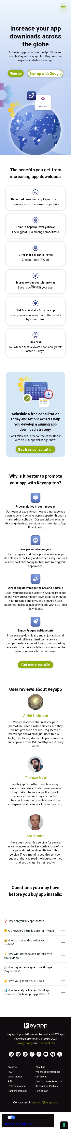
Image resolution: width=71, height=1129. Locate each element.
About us (40, 1067)
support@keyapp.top (45, 1102)
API (10, 1081)
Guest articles (15, 1076)
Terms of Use (47, 1043)
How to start (42, 1091)
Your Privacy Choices (31, 1117)
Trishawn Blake (36, 778)
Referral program (17, 1086)
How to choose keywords (49, 1081)
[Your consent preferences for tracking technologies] (64, 1125)
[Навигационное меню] (63, 7)
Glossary (12, 1067)
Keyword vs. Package (47, 1086)
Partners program (17, 1091)
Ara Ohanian (35, 836)
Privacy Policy (24, 1043)
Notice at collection (20, 1124)
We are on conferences (48, 1072)
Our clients (41, 1076)
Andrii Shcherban (35, 715)
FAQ (10, 1072)
